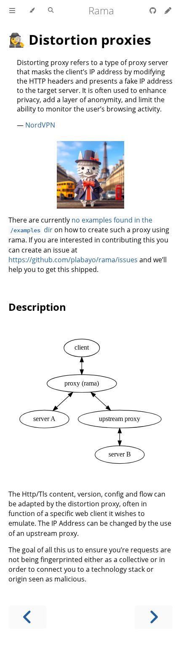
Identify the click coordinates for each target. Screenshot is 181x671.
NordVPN (40, 125)
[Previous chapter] (27, 617)
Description (37, 307)
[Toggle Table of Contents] (12, 10)
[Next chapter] (154, 617)
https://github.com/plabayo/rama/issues (73, 259)
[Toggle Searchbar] (50, 10)
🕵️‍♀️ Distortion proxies (79, 39)
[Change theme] (31, 10)
